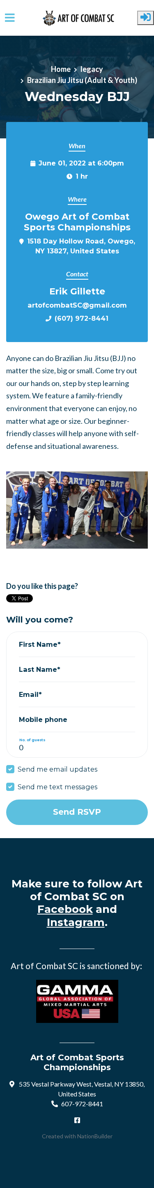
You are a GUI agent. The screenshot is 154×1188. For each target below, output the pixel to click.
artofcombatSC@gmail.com (77, 305)
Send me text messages (57, 787)
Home (61, 69)
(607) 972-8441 (81, 318)
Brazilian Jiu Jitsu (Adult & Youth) (82, 80)
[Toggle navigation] (10, 18)
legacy (91, 69)
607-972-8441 (82, 1104)
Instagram (76, 922)
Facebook (65, 909)
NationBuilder (95, 1136)
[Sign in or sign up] (145, 18)
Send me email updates (57, 769)
